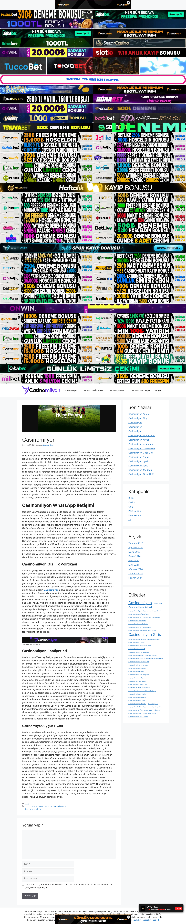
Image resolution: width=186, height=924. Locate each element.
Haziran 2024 (135, 577)
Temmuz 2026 (135, 543)
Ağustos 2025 (135, 547)
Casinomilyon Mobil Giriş (140, 452)
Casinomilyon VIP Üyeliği (152, 710)
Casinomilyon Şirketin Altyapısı (138, 717)
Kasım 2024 (134, 556)
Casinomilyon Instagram (140, 444)
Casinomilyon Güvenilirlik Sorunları (139, 646)
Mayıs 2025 (134, 552)
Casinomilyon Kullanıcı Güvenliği (138, 662)
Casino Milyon (157, 603)
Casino (131, 502)
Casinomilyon (71, 390)
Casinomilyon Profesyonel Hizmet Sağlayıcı (142, 691)
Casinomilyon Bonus (138, 457)
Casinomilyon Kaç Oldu (140, 470)
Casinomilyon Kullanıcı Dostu (153, 658)
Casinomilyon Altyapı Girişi (152, 611)
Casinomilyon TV (153, 704)
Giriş (27, 803)
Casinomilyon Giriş (117, 390)
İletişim (158, 390)
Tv (129, 519)
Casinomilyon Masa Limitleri (137, 668)
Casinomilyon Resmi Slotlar (137, 694)
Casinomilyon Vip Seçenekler (152, 707)
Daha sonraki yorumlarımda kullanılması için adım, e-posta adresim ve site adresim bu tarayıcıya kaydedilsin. (68, 886)
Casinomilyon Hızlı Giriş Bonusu (138, 652)
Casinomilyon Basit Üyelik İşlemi (138, 614)
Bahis (131, 498)
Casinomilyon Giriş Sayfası (141, 435)
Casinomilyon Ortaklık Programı (138, 675)
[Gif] (93, 187)
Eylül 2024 (133, 565)
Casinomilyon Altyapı (139, 440)
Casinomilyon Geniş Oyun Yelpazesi (139, 627)
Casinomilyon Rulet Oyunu (136, 700)
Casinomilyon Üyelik (138, 461)
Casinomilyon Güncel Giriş (136, 642)
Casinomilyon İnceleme (93, 390)
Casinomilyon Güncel (153, 639)
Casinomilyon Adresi (138, 414)
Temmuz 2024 (135, 573)
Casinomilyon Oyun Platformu (137, 684)
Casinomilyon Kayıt (138, 465)
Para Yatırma (134, 515)
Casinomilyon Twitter (135, 707)
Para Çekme (134, 511)
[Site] (46, 137)
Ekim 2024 (133, 560)
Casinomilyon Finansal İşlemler (138, 624)
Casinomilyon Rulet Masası (137, 697)
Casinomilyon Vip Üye (135, 710)
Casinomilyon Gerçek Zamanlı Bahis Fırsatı (142, 630)
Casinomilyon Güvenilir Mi (141, 474)
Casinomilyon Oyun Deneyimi (137, 678)
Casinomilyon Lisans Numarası (138, 665)
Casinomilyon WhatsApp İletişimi (52, 806)
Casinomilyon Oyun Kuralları (137, 681)
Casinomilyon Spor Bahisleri (137, 704)
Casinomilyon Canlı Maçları (137, 621)
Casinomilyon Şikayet (140, 390)
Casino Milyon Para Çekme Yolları (139, 687)
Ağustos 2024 (135, 569)
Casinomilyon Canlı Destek (141, 448)
